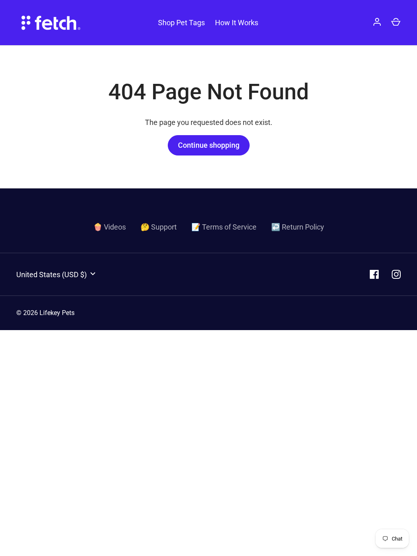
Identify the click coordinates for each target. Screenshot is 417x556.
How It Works (236, 22)
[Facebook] (374, 274)
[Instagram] (396, 274)
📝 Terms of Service (224, 227)
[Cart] (396, 23)
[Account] (377, 23)
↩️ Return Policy (297, 227)
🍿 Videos (109, 227)
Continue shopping (208, 145)
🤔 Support (158, 227)
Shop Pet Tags (181, 22)
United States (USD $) (51, 274)
